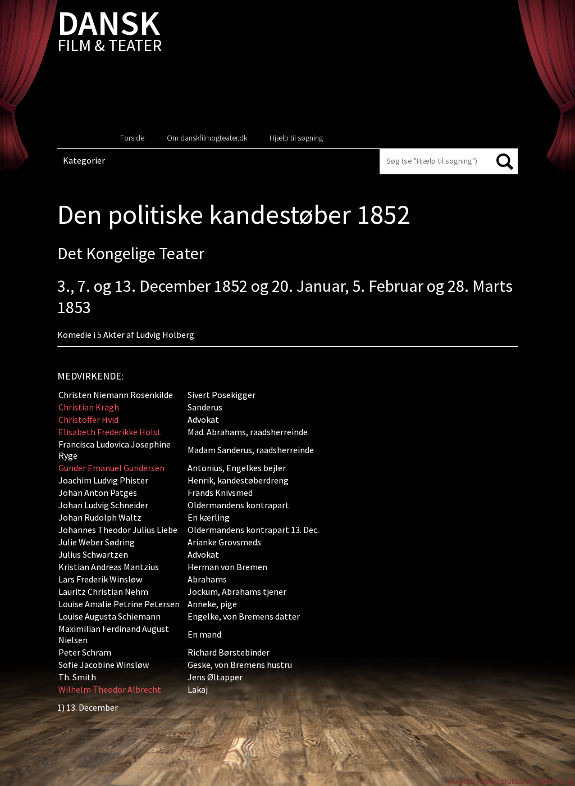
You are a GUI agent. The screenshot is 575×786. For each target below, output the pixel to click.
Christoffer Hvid (88, 419)
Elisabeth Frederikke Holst (109, 431)
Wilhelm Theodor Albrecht (109, 689)
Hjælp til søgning (296, 138)
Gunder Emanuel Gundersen (111, 467)
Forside (132, 138)
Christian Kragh (88, 407)
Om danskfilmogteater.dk (207, 138)
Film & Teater (109, 33)
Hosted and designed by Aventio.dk (511, 781)
